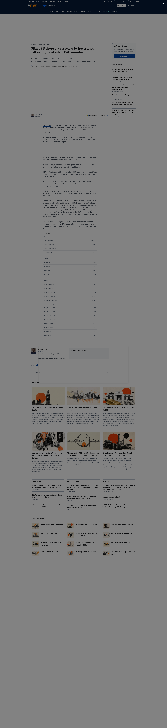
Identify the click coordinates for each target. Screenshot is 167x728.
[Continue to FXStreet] (163, 4)
